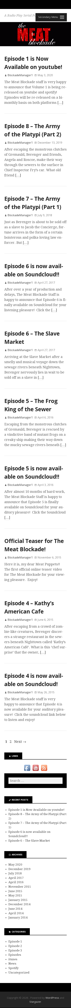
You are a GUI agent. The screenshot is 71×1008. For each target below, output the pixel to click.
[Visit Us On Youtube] (35, 771)
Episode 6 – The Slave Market (29, 840)
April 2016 (16, 882)
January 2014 (18, 917)
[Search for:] (35, 780)
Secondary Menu (48, 17)
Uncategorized (18, 972)
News (12, 963)
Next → (20, 742)
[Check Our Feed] (44, 771)
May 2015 (15, 895)
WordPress (52, 997)
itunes (12, 959)
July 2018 (15, 873)
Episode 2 (15, 946)
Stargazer (35, 1001)
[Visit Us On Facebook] (27, 771)
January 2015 (18, 900)
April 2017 (16, 878)
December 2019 (19, 869)
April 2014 (16, 913)
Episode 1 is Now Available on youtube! (36, 809)
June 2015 (15, 891)
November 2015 (19, 886)
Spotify (13, 968)
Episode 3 (15, 950)
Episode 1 (15, 941)
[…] (60, 103)
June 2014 (15, 908)
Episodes (14, 954)
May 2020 (15, 864)
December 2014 (19, 904)
